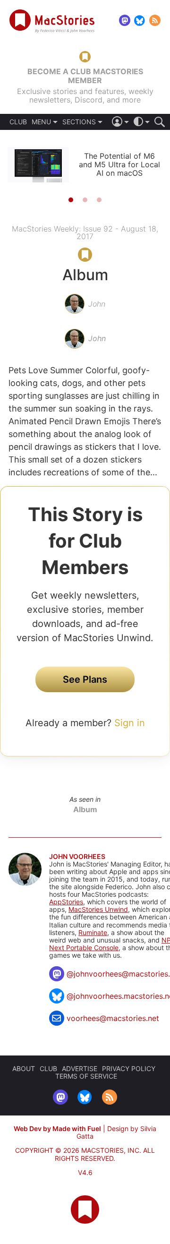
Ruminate (92, 932)
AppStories (66, 902)
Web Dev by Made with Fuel (57, 1128)
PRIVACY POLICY (128, 1068)
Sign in (129, 723)
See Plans (85, 679)
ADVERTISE (79, 1068)
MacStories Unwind (98, 909)
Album (85, 809)
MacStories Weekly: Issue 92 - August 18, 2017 (85, 232)
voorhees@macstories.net (113, 1018)
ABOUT (23, 1068)
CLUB (18, 122)
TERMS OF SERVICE (86, 1076)
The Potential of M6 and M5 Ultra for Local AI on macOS (119, 164)
